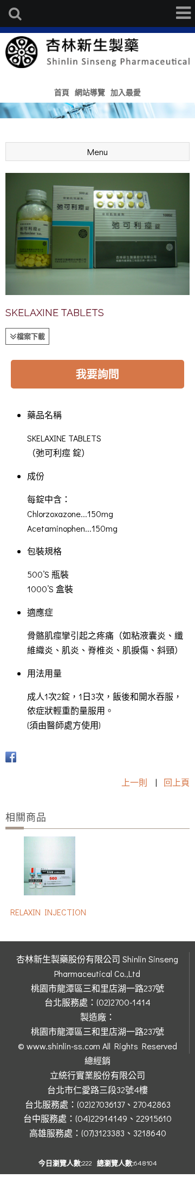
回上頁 (177, 782)
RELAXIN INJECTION (48, 912)
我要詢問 (97, 374)
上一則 (134, 782)
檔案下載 (31, 335)
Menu (97, 151)
